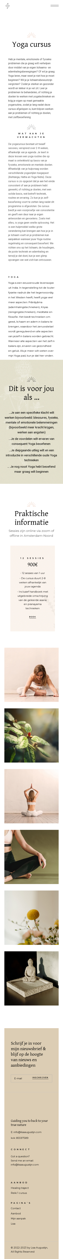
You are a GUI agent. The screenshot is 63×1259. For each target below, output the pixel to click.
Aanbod (16, 1213)
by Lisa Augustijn (37, 1247)
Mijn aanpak (18, 1218)
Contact (16, 1208)
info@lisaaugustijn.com (28, 1132)
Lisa (13, 1223)
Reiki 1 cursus (19, 1192)
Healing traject (20, 1187)
